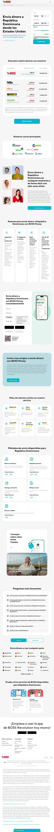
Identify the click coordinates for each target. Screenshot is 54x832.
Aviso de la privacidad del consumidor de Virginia (31, 762)
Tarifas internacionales (11, 760)
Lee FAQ (18, 640)
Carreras (29, 743)
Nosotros (29, 741)
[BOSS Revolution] (7, 2)
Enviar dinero (27, 121)
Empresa (30, 739)
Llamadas (4, 741)
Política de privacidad (45, 762)
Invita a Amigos (18, 741)
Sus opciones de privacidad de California (13, 762)
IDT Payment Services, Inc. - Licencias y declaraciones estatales (18, 821)
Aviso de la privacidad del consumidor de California (36, 760)
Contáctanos (35, 640)
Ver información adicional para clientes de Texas (18, 818)
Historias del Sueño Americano (19, 746)
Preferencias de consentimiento (26, 763)
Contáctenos (30, 747)
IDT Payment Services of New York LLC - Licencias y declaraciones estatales (21, 824)
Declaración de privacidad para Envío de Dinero (14, 804)
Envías (34, 12)
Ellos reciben (36, 20)
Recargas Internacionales (7, 745)
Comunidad (18, 739)
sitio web (38, 777)
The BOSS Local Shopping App (20, 749)
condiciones (11, 801)
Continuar (41, 42)
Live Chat (30, 748)
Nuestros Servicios (7, 739)
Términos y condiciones (21, 760)
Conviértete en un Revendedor (18, 752)
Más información (13, 380)
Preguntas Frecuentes (32, 745)
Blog (16, 743)
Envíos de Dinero (5, 743)
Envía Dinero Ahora (39, 208)
